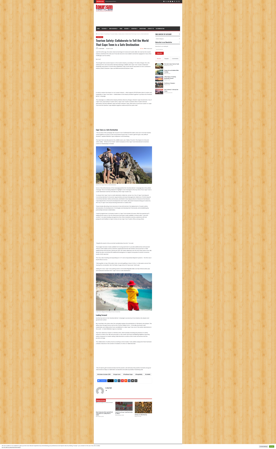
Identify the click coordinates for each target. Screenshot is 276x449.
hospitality (139, 374)
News (121, 28)
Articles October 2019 (104, 374)
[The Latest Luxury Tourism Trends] (159, 66)
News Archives (113, 28)
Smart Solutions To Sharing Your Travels (114, 1)
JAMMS (148, 374)
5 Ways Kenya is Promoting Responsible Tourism (170, 77)
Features (104, 28)
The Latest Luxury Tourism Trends (171, 64)
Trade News (107, 34)
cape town (117, 374)
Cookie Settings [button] (263, 446)
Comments (175, 58)
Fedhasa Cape (128, 374)
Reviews (126, 28)
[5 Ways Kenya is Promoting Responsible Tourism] (159, 78)
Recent (159, 58)
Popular (167, 58)
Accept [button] (271, 446)
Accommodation (160, 28)
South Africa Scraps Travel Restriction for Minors (124, 412)
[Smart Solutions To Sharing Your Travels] (159, 91)
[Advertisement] (152, 15)
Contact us (151, 28)
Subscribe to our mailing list (161, 46)
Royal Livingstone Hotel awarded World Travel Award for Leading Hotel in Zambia (104, 413)
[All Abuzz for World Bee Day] (143, 407)
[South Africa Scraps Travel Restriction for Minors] (124, 406)
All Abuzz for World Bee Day (141, 414)
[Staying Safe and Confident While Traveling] (159, 72)
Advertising (143, 28)
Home (98, 28)
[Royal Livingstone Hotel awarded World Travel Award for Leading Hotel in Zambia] (104, 406)
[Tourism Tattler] (104, 8)
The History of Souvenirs (169, 83)
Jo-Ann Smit (101, 48)
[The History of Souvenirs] (159, 85)
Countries (134, 28)
